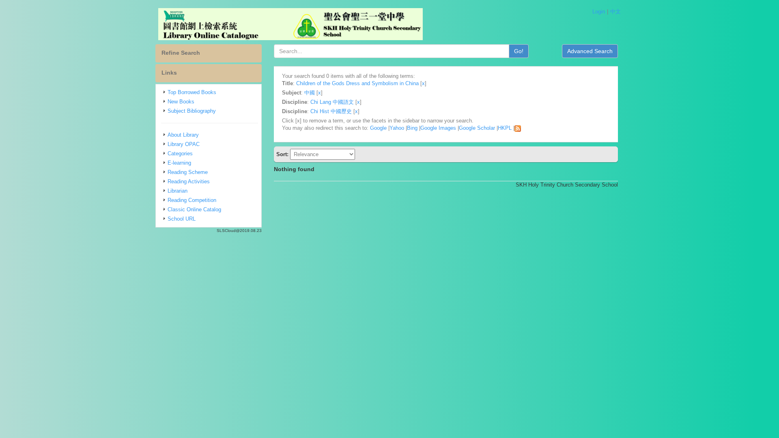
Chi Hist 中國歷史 (331, 111)
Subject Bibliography (192, 111)
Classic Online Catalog (194, 209)
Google (378, 128)
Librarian (177, 191)
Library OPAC (184, 144)
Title (287, 83)
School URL (182, 219)
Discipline (294, 102)
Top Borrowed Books (192, 92)
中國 (309, 93)
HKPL (505, 128)
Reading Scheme (188, 172)
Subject (291, 93)
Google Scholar (477, 128)
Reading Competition (192, 200)
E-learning (179, 163)
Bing (412, 128)
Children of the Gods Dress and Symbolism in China (357, 83)
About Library (183, 135)
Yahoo (397, 128)
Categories (180, 153)
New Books (181, 102)
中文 (615, 12)
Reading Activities (189, 181)
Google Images (438, 128)
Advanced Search (590, 51)
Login (598, 12)
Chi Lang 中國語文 (332, 102)
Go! (518, 51)
